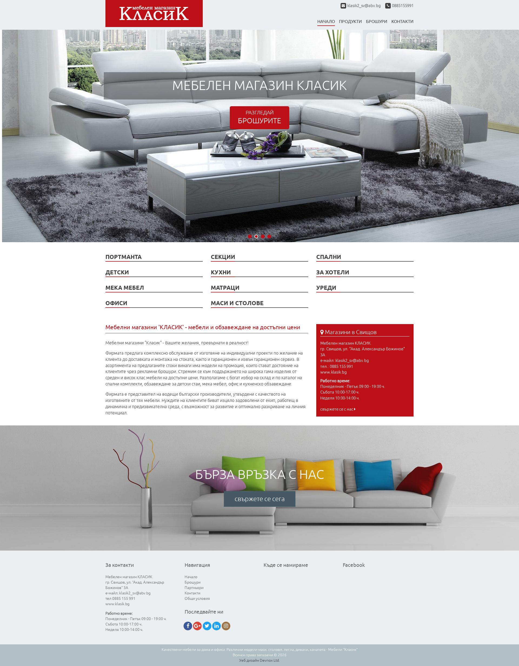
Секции (223, 257)
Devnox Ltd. (270, 660)
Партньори (194, 587)
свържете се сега (260, 499)
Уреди (326, 287)
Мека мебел (124, 287)
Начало (326, 21)
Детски (117, 272)
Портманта (123, 257)
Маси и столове (237, 303)
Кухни (221, 272)
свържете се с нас (337, 409)
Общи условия (197, 598)
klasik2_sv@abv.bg (364, 5)
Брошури (193, 582)
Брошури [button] (376, 21)
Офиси (116, 303)
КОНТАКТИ (402, 21)
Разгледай (259, 117)
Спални (328, 257)
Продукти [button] (350, 21)
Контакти (192, 593)
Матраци (225, 287)
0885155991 (402, 5)
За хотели (332, 272)
